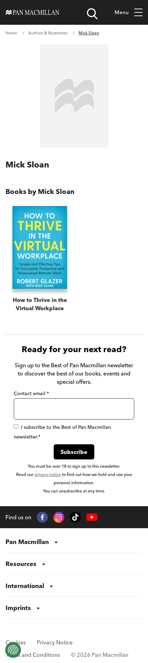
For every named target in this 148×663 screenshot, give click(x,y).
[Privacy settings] (13, 650)
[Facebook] (42, 517)
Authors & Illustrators (47, 32)
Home (11, 32)
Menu (122, 12)
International (25, 586)
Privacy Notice (55, 642)
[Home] (33, 12)
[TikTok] (75, 517)
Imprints (18, 608)
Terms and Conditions (33, 654)
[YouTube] (91, 517)
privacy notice (47, 474)
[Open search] (92, 13)
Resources (21, 564)
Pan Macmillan (27, 542)
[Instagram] (58, 517)
